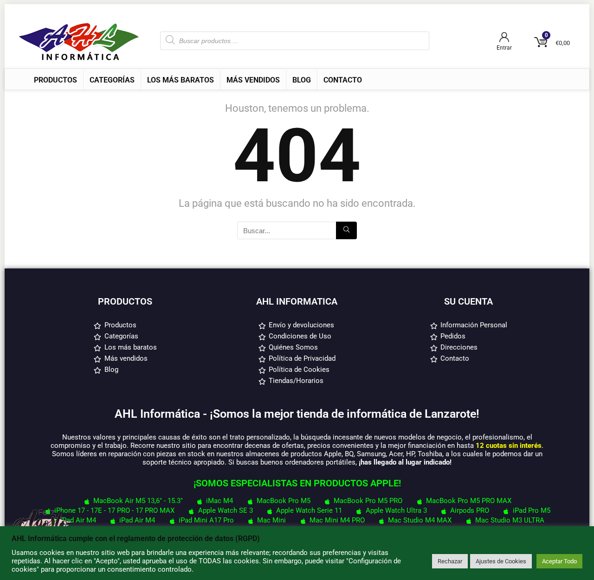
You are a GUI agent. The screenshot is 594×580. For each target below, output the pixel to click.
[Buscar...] (346, 230)
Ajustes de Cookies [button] (501, 561)
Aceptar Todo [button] (559, 561)
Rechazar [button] (450, 561)
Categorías (112, 80)
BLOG (301, 80)
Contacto (342, 80)
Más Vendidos (253, 80)
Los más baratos (180, 80)
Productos (55, 80)
